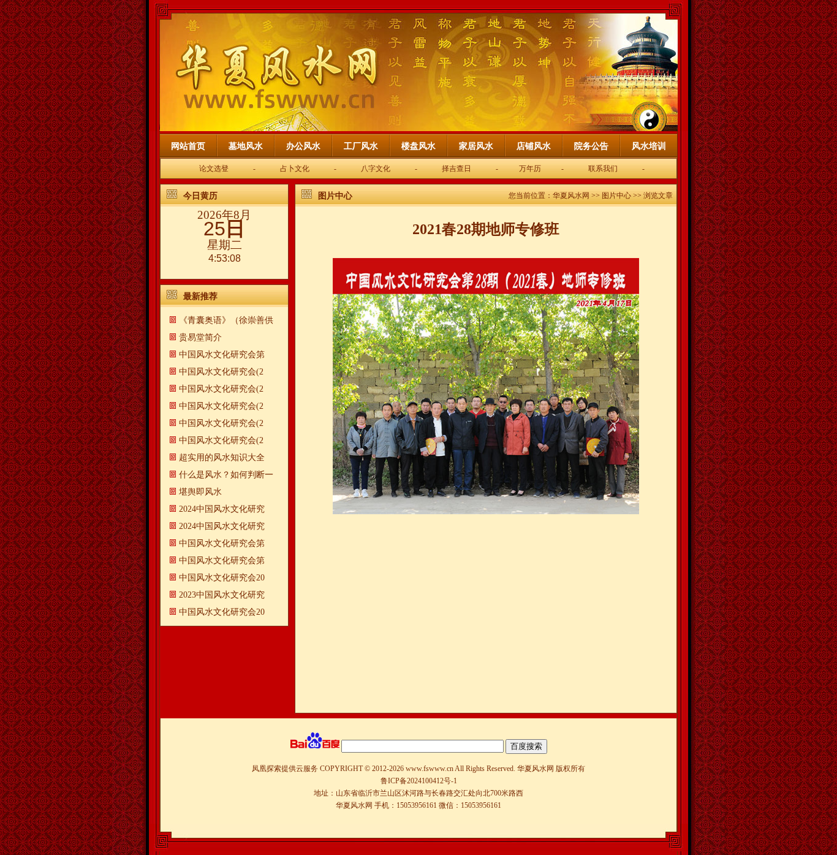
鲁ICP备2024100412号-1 (419, 781)
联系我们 (603, 168)
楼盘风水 (418, 146)
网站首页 (188, 146)
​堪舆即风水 (200, 491)
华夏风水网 (571, 195)
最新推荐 (200, 296)
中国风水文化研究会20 (222, 577)
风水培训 (649, 146)
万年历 (530, 168)
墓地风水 (246, 146)
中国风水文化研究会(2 (221, 371)
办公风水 (303, 146)
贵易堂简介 (200, 337)
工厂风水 (361, 146)
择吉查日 (456, 168)
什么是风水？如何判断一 (226, 474)
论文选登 (214, 168)
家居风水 (476, 146)
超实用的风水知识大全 (222, 457)
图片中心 (335, 195)
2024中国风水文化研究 (222, 509)
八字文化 (375, 168)
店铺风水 (534, 146)
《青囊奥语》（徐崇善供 (226, 320)
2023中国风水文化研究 (222, 594)
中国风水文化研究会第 (222, 354)
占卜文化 (294, 168)
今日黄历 (200, 195)
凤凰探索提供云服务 (285, 768)
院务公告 (591, 146)
